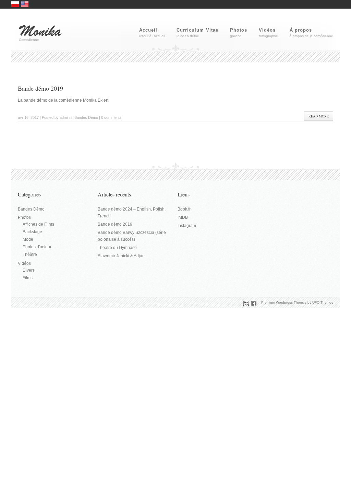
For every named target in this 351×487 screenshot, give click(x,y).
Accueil (148, 30)
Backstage (32, 231)
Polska (15, 4)
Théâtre (30, 254)
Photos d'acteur (37, 247)
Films (28, 277)
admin (65, 117)
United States (25, 4)
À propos (301, 30)
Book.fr (184, 209)
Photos (238, 30)
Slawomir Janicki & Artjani (122, 255)
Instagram (187, 225)
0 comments (111, 117)
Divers (29, 270)
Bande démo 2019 (40, 88)
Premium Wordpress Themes (283, 302)
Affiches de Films (38, 224)
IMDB (183, 217)
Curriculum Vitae (197, 30)
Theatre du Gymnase (117, 247)
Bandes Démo (86, 117)
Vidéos (267, 30)
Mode (28, 239)
